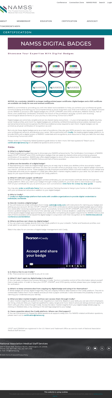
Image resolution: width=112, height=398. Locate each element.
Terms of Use (10, 355)
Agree (55, 396)
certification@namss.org (18, 143)
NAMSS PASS (91, 3)
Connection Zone (76, 3)
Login (109, 3)
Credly (70, 132)
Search (102, 3)
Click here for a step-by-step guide (77, 184)
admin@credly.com (57, 205)
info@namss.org (12, 351)
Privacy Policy (23, 355)
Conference (62, 3)
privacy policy (98, 394)
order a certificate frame (29, 188)
